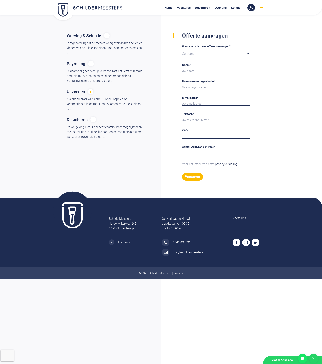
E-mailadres (190, 97)
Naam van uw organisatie (198, 81)
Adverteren (202, 8)
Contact (236, 8)
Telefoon (188, 114)
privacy (178, 273)
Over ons (221, 8)
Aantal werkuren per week (198, 147)
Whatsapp (302, 358)
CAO (185, 130)
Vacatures (184, 8)
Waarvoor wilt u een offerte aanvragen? (207, 46)
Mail (313, 358)
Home (169, 8)
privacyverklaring (226, 164)
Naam (186, 65)
